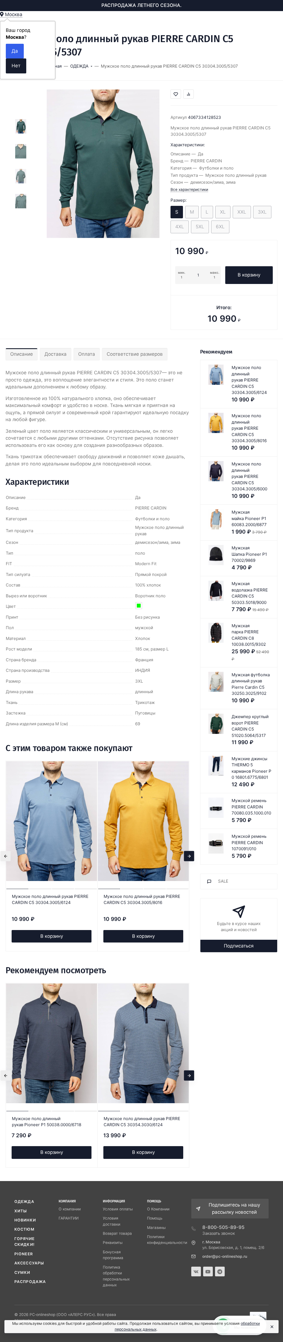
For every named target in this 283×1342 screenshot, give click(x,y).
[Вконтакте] (196, 1271)
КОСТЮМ (24, 1229)
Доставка (55, 354)
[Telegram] (220, 1271)
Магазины (156, 1227)
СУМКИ (22, 1272)
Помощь (155, 1218)
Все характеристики (189, 189)
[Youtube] (208, 1271)
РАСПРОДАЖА (30, 1281)
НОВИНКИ (25, 1220)
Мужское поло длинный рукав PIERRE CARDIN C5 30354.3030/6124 (142, 1122)
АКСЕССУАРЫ (29, 1263)
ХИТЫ (20, 1211)
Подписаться (239, 946)
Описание (21, 354)
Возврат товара (117, 1233)
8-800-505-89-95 (223, 1227)
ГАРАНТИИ (68, 1218)
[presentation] (6, 856)
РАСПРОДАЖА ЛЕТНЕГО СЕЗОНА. (141, 5)
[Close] (271, 1326)
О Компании (158, 1209)
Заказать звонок (218, 1233)
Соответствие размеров (135, 354)
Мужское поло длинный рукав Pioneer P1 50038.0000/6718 (46, 1122)
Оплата (86, 354)
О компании (70, 1209)
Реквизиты (112, 1242)
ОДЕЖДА (24, 1201)
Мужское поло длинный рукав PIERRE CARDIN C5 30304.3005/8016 (142, 899)
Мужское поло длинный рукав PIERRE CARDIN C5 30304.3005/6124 (50, 899)
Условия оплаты (118, 1209)
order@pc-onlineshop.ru (224, 1256)
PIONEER (23, 1254)
